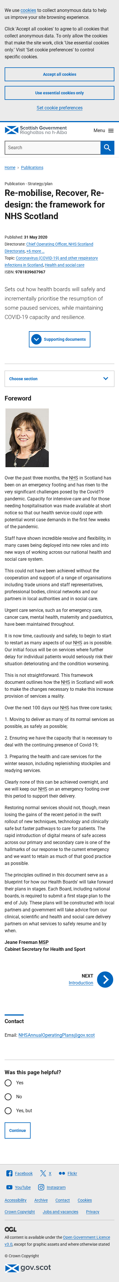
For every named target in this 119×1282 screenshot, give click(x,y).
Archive (41, 1200)
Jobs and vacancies (60, 1211)
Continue (17, 1130)
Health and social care (64, 265)
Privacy (92, 1211)
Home (10, 167)
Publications (32, 167)
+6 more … (35, 251)
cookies (28, 10)
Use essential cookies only (59, 93)
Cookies (85, 1200)
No (19, 1096)
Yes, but (24, 1110)
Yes (19, 1083)
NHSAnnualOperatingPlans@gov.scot (56, 1035)
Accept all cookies (59, 74)
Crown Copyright (20, 1211)
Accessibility (16, 1200)
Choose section (23, 378)
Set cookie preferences (60, 108)
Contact (62, 1200)
